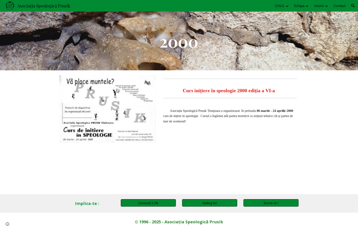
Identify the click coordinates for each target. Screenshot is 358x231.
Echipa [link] (299, 6)
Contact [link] (340, 6)
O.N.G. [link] (279, 6)
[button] (353, 6)
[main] (179, 41)
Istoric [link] (319, 6)
